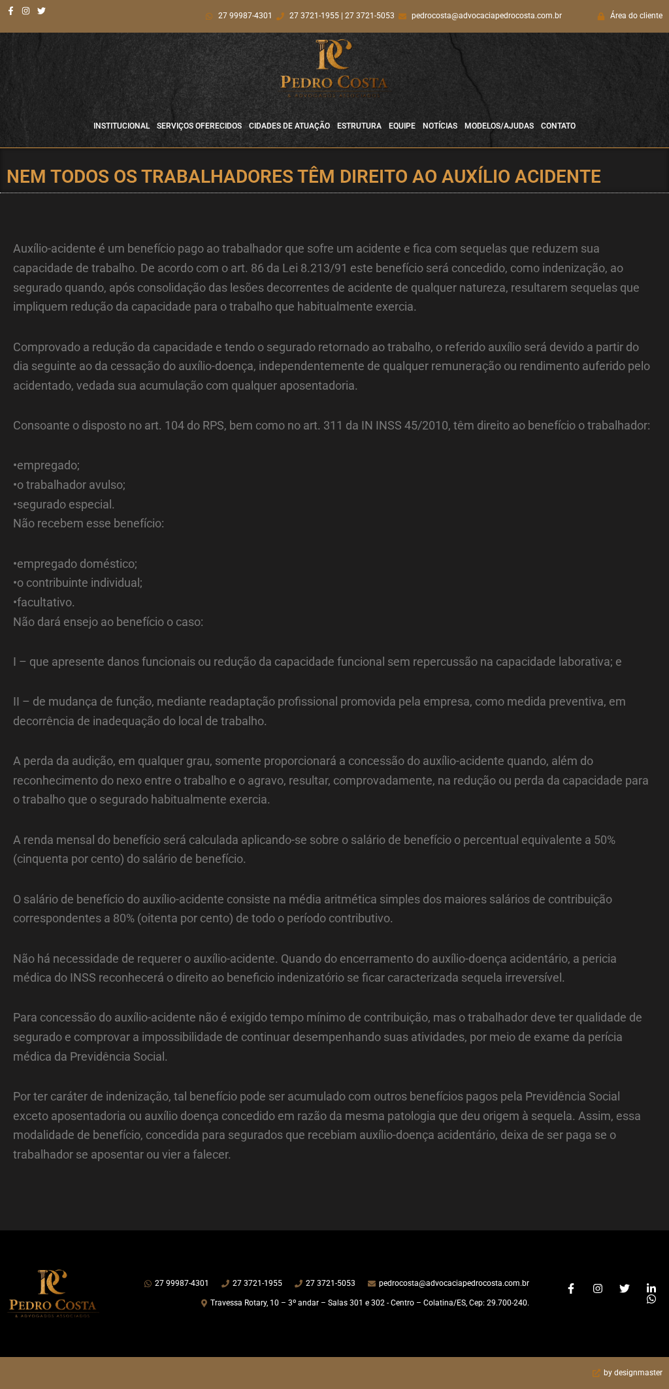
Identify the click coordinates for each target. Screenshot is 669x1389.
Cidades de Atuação (289, 126)
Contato (558, 126)
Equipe (402, 126)
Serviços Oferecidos (199, 126)
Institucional (121, 126)
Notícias (440, 126)
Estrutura (359, 126)
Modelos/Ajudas (499, 126)
